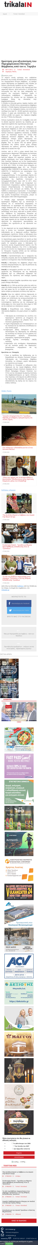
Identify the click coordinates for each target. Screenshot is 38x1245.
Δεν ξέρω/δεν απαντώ (22, 1156)
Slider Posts (6, 391)
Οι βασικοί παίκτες (16, 711)
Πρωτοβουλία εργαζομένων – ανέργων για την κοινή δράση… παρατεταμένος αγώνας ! (19, 647)
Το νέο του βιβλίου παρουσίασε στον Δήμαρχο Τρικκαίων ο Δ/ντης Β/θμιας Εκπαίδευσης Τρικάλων (9, 689)
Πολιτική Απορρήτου (12, 1240)
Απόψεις (17, 1184)
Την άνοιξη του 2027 (22, 1154)
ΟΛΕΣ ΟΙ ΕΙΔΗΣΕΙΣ (19, 1228)
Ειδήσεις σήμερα (8, 490)
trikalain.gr (5, 590)
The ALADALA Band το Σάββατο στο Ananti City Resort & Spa (17, 1180)
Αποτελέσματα (19, 1165)
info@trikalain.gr (11, 1243)
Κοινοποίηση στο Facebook (20, 603)
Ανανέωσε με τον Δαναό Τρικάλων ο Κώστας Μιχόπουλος (18, 1218)
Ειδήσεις (20, 586)
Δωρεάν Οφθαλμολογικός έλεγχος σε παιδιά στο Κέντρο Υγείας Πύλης (18, 1209)
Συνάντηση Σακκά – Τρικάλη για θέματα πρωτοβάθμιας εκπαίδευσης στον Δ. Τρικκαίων (9, 670)
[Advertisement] (19, 36)
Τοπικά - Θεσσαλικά (23, 69)
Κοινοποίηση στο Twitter (21, 610)
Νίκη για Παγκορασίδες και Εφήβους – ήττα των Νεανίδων (19, 635)
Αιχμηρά (8, 707)
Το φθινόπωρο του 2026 (21, 1151)
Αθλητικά (18, 1222)
